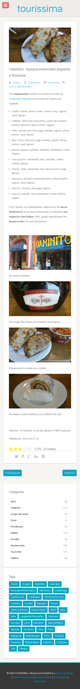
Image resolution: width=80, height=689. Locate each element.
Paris (50, 629)
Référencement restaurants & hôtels (32, 677)
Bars (13, 501)
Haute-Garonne (19, 609)
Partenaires (40, 681)
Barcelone (45, 590)
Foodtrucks (17, 526)
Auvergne (55, 584)
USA (13, 648)
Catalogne (34, 597)
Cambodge (61, 590)
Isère (62, 609)
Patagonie (16, 635)
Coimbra (15, 603)
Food (13, 520)
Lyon (26, 622)
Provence (16, 642)
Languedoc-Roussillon (32, 616)
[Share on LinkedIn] (36, 456)
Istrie (53, 609)
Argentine (40, 584)
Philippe (16, 82)
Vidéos (15, 558)
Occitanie (28, 629)
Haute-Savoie (39, 609)
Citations (16, 507)
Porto (47, 635)
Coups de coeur (20, 514)
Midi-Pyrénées (24, 86)
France (12, 86)
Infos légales (60, 677)
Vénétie (24, 648)
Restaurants (53, 82)
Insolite (15, 539)
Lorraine (15, 622)
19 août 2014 (34, 82)
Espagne (41, 603)
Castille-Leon (17, 597)
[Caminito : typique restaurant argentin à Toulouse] (40, 65)
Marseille (39, 622)
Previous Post (12, 473)
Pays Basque (32, 635)
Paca (40, 629)
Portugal (59, 635)
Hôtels (14, 532)
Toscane (47, 642)
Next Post (70, 473)
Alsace (14, 584)
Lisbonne (53, 616)
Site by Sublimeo (64, 673)
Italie (13, 616)
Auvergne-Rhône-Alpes (23, 590)
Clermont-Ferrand (53, 597)
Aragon (26, 584)
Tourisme (16, 551)
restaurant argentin (20, 98)
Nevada (15, 629)
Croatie (29, 603)
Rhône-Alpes (32, 642)
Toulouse (62, 642)
